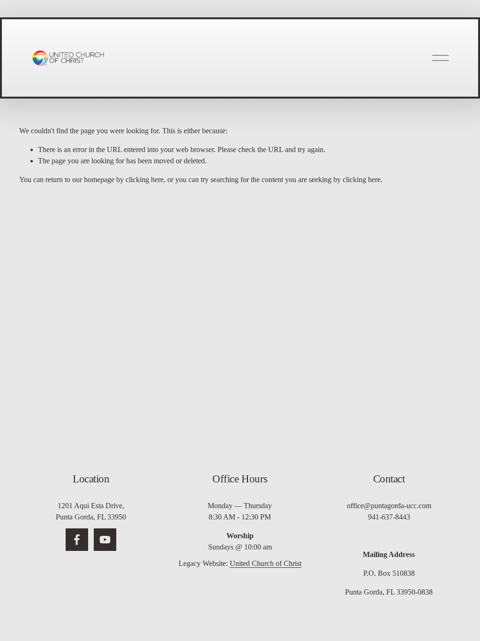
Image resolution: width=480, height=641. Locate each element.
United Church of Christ (265, 563)
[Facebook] (77, 539)
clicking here (145, 179)
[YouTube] (105, 539)
